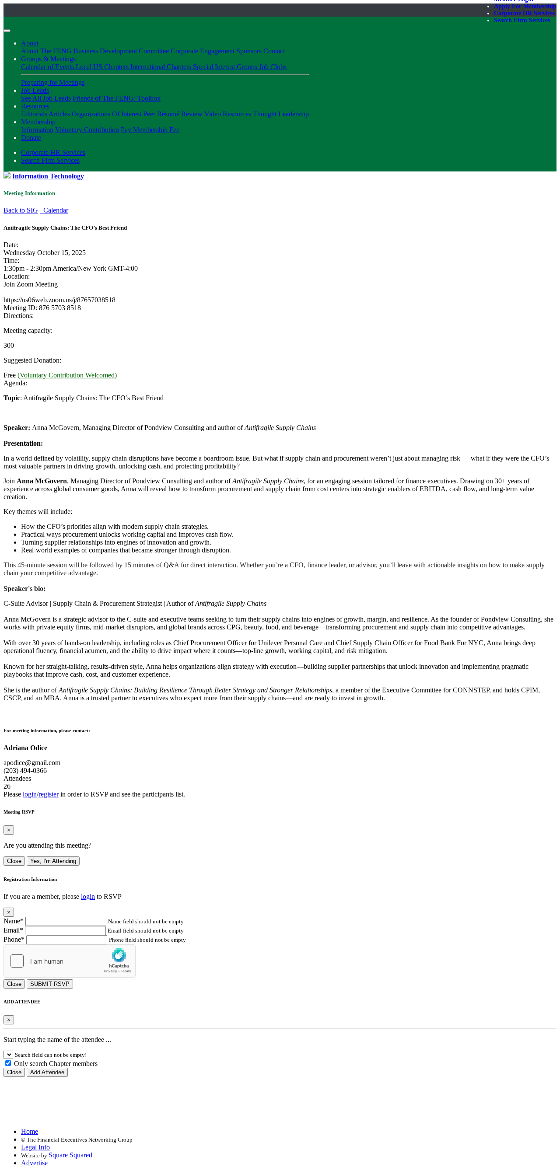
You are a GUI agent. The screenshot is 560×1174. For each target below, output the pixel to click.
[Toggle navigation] (7, 30)
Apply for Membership (525, 6)
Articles (59, 114)
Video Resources (227, 114)
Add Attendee (47, 1072)
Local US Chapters (103, 66)
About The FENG (46, 51)
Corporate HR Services (524, 13)
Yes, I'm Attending (53, 861)
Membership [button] (38, 122)
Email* (13, 930)
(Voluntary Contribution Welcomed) (67, 375)
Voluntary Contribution (87, 129)
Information (37, 129)
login (30, 794)
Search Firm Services (522, 20)
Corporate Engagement (202, 51)
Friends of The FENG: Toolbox (117, 98)
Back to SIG (21, 210)
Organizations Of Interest (106, 114)
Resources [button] (35, 106)
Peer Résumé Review (173, 114)
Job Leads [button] (35, 90)
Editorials (34, 114)
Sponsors (249, 51)
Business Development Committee (121, 51)
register (48, 794)
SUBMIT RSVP (50, 984)
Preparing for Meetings (52, 82)
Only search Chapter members (55, 1063)
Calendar (54, 210)
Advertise (34, 1163)
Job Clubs (273, 66)
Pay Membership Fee (150, 129)
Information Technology (48, 176)
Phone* (14, 939)
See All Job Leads (46, 98)
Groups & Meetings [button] (48, 59)
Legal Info (35, 1147)
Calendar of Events (48, 66)
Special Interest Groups (226, 66)
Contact (274, 51)
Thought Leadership (281, 114)
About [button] (29, 43)
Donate (31, 137)
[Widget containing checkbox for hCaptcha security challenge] (70, 961)
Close (14, 861)
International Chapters (161, 66)
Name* (14, 921)
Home (29, 1131)
